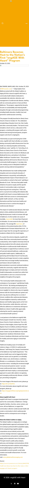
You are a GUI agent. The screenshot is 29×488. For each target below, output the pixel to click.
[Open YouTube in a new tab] (18, 483)
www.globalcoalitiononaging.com (13, 457)
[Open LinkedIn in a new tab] (14, 483)
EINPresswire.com (6, 89)
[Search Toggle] (2, 23)
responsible (9, 219)
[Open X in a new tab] (11, 483)
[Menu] (26, 23)
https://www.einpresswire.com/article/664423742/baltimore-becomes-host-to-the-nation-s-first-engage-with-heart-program (14, 466)
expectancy (19, 224)
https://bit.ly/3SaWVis (8, 384)
